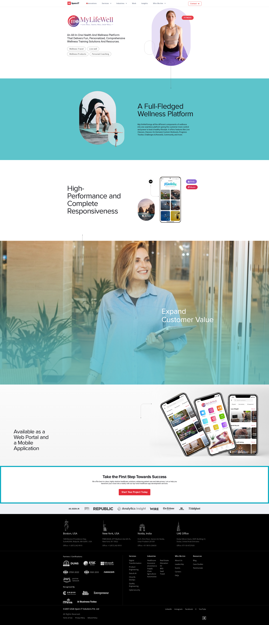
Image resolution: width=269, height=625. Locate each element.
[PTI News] (87, 509)
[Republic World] (103, 509)
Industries (120, 3)
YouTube (202, 609)
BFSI (161, 568)
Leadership (179, 564)
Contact (193, 4)
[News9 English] (182, 509)
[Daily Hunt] (194, 509)
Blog (194, 560)
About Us (178, 560)
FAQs (177, 575)
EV (161, 566)
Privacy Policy (80, 618)
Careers (178, 572)
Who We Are (158, 3)
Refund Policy (92, 618)
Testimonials (198, 568)
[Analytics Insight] (131, 508)
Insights (144, 3)
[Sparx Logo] (73, 3)
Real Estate (164, 560)
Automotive (151, 576)
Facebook (189, 609)
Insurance (151, 563)
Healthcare (151, 560)
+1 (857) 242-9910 (75, 545)
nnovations (91, 3)
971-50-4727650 (188, 545)
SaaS (162, 571)
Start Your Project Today (135, 492)
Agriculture (151, 574)
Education (164, 563)
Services (105, 3)
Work (134, 3)
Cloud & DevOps (132, 578)
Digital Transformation (135, 561)
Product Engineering (133, 568)
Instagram (178, 609)
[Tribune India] (168, 509)
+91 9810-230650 (149, 545)
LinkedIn (168, 609)
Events (177, 568)
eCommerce (152, 566)
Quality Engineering (133, 584)
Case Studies (198, 564)
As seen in (74, 509)
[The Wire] (154, 509)
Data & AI (132, 573)
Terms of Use (67, 618)
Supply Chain (150, 569)
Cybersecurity (134, 590)
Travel (162, 574)
